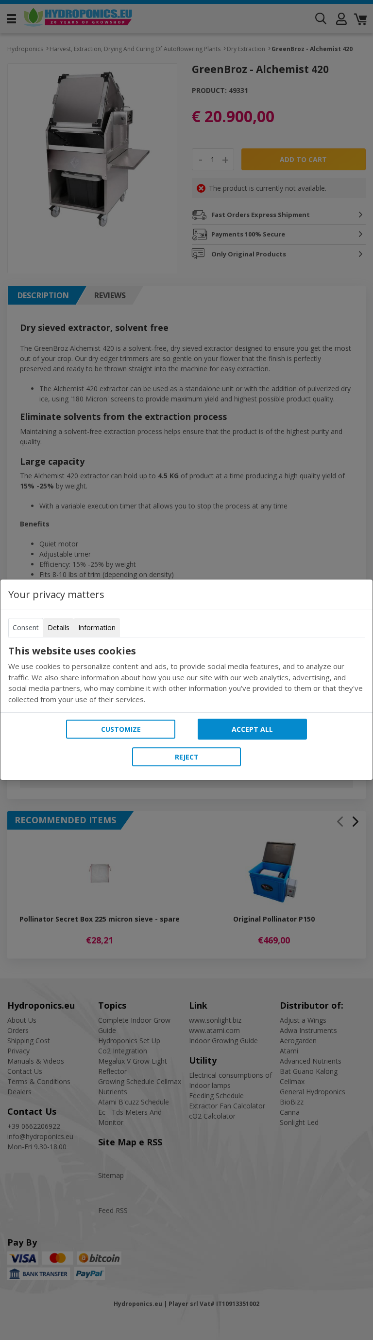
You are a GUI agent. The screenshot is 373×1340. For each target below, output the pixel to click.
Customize (121, 729)
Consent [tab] (26, 627)
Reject (187, 756)
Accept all (252, 729)
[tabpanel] (186, 675)
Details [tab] (58, 627)
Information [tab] (97, 627)
